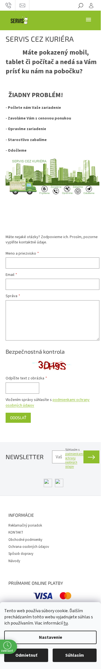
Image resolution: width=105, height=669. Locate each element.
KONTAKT (15, 532)
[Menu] (88, 19)
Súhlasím (74, 655)
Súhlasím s (74, 458)
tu (66, 623)
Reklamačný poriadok (25, 525)
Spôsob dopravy (20, 553)
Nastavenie (50, 637)
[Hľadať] (80, 5)
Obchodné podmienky (25, 539)
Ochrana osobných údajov (28, 546)
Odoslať (18, 417)
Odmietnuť (26, 655)
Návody (14, 561)
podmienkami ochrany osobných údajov (74, 460)
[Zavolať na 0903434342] (8, 5)
